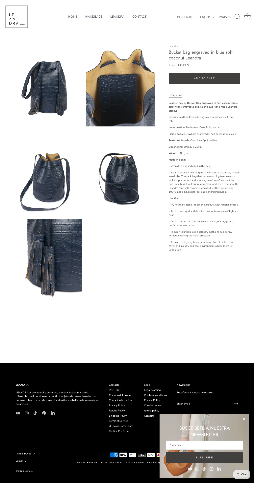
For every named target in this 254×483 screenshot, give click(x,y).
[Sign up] (236, 404)
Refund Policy (117, 410)
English (205, 17)
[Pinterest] (212, 469)
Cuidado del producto (121, 395)
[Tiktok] (204, 469)
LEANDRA (117, 17)
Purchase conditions (155, 395)
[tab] (177, 96)
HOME (72, 17)
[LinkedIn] (219, 469)
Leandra (173, 46)
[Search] (237, 16)
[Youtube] (190, 469)
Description (175, 95)
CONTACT (139, 17)
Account (224, 17)
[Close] (244, 418)
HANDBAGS (93, 17)
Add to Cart (204, 78)
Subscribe (204, 457)
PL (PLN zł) (184, 17)
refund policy (151, 410)
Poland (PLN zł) (23, 453)
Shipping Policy (118, 416)
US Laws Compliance (121, 426)
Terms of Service (118, 421)
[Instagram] (197, 469)
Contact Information (120, 400)
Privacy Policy (117, 405)
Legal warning (152, 390)
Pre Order (114, 390)
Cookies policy (152, 405)
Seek (147, 385)
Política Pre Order (119, 431)
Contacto (114, 385)
